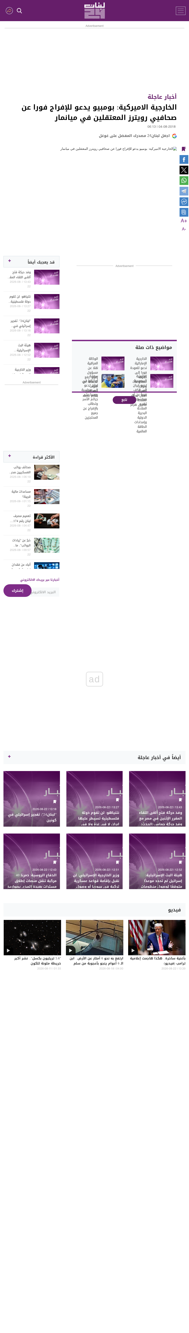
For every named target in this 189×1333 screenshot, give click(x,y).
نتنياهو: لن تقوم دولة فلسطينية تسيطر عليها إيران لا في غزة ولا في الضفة (20, 299)
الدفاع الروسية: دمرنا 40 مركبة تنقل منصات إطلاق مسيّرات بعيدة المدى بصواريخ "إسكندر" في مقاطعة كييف (31, 883)
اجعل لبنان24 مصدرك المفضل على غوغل (134, 135)
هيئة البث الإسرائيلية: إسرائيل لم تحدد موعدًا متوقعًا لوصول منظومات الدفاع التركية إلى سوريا (19, 348)
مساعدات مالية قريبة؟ (21, 494)
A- (184, 229)
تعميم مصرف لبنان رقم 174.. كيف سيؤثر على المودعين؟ (20, 518)
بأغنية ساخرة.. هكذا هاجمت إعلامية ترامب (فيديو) (158, 961)
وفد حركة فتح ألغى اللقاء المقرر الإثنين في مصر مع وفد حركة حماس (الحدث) (19, 275)
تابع (124, 400)
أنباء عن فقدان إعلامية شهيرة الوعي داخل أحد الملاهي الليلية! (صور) (20, 567)
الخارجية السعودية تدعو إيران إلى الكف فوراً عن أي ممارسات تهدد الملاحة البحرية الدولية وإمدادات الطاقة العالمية (139, 404)
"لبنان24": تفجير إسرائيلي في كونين (21, 323)
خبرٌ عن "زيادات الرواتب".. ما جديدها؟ (21, 543)
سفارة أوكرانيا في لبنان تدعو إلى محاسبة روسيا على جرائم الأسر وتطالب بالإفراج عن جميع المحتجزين (89, 397)
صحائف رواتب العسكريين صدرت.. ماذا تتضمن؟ (19, 470)
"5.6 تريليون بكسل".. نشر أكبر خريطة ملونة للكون (37, 961)
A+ (184, 221)
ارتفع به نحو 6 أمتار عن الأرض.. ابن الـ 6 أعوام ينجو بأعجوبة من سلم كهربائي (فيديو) (96, 964)
